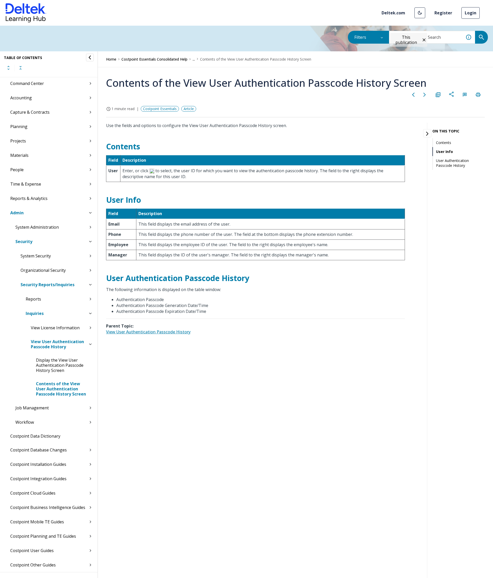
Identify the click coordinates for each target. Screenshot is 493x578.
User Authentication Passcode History (452, 163)
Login (470, 13)
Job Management (32, 407)
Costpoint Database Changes (38, 449)
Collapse (20, 68)
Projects (18, 140)
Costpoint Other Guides (33, 564)
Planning (18, 126)
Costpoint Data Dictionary (35, 436)
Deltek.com (393, 13)
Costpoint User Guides (32, 550)
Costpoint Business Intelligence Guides (47, 507)
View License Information (55, 327)
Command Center (27, 83)
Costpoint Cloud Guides (32, 493)
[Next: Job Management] (424, 94)
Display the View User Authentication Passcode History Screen (59, 365)
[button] (419, 12)
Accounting (21, 97)
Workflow (24, 422)
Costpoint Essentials (160, 108)
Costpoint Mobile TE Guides (37, 521)
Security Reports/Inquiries (47, 284)
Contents (443, 142)
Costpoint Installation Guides (38, 464)
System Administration (37, 227)
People (17, 169)
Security (23, 241)
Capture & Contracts (30, 112)
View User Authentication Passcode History (57, 344)
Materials (19, 155)
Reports (33, 299)
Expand (8, 68)
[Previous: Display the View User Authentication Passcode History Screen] (413, 94)
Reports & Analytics (29, 198)
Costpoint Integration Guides (38, 478)
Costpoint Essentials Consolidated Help (154, 59)
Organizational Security (43, 270)
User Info (444, 151)
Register (443, 13)
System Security (36, 255)
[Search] (481, 37)
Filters (360, 37)
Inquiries (35, 313)
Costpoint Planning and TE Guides (43, 536)
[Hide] (90, 57)
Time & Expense (25, 184)
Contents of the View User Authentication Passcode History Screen (61, 389)
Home (111, 59)
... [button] (194, 59)
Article (189, 108)
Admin (17, 212)
